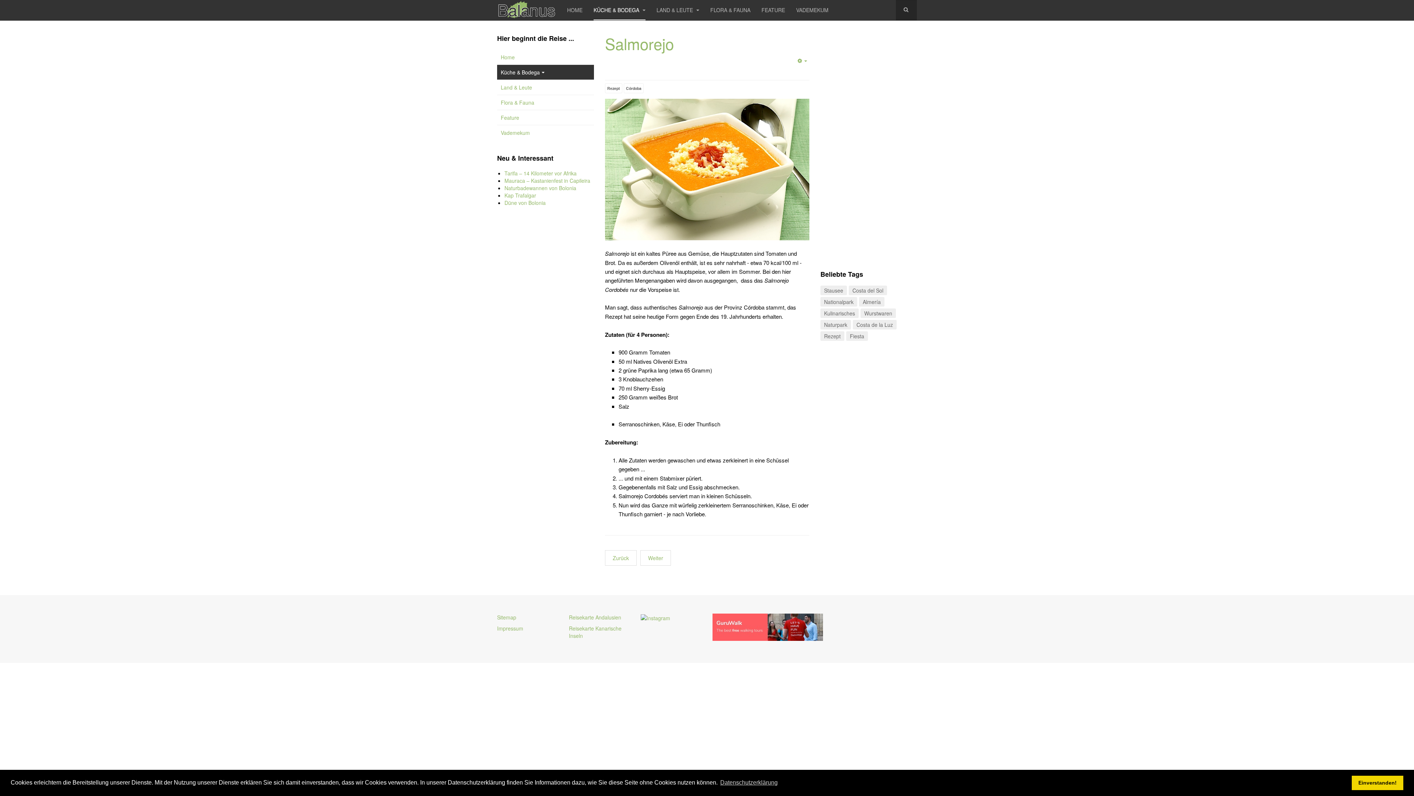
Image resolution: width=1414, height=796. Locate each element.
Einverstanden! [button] (1377, 783)
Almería (872, 302)
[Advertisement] (545, 335)
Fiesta (857, 336)
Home (575, 10)
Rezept (613, 88)
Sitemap (506, 617)
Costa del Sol (867, 290)
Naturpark (835, 324)
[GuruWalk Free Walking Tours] (768, 626)
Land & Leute (675, 10)
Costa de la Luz (875, 324)
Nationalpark (839, 302)
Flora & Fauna (730, 10)
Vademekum (812, 10)
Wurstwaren (878, 313)
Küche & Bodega (617, 10)
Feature (773, 10)
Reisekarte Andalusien (595, 617)
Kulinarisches (839, 313)
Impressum (510, 628)
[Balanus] (526, 10)
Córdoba (633, 88)
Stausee (833, 290)
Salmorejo (639, 43)
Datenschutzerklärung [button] (749, 782)
